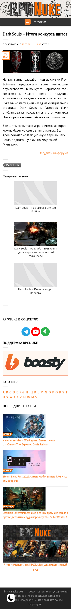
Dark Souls (12, 165)
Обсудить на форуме (53, 153)
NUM (27, 397)
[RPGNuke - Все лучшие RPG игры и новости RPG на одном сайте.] (35, 9)
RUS (34, 397)
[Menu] (28, 22)
